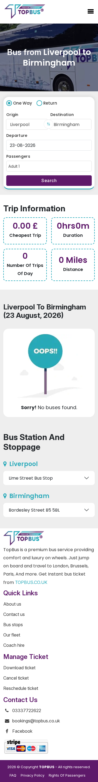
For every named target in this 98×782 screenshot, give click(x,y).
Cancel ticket (16, 678)
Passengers (18, 156)
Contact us (14, 614)
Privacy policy (32, 775)
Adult (14, 166)
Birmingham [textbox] (66, 124)
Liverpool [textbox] (19, 124)
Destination (62, 114)
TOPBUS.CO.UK (31, 582)
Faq (13, 775)
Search (49, 180)
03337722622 (26, 710)
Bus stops (13, 624)
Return (50, 103)
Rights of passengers (67, 775)
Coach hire (13, 645)
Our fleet (11, 635)
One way (22, 103)
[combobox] (27, 124)
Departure (16, 135)
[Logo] (24, 11)
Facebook (22, 731)
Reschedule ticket (20, 688)
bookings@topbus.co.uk (36, 720)
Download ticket (19, 667)
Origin (12, 114)
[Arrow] (48, 124)
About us (12, 604)
